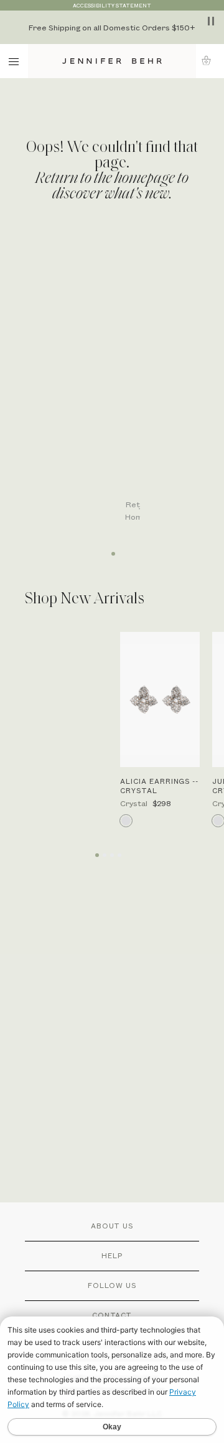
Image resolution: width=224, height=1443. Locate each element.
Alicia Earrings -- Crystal (159, 785)
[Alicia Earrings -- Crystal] (160, 700)
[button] (210, 60)
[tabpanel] (119, 385)
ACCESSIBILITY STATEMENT (112, 5)
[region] (112, 27)
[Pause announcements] (211, 21)
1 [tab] (112, 549)
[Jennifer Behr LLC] (112, 61)
